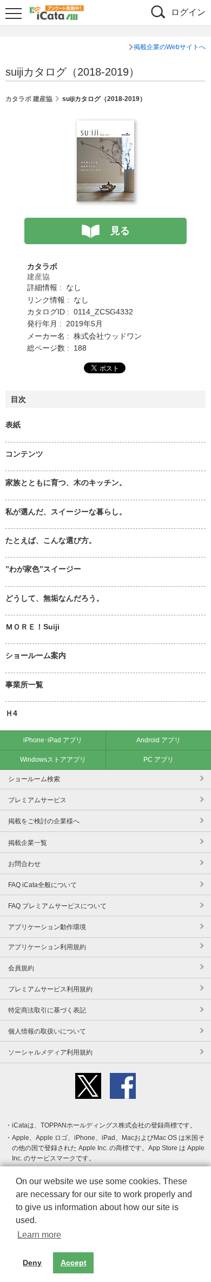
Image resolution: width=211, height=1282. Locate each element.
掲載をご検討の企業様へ (44, 821)
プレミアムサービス (37, 800)
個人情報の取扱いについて (47, 1031)
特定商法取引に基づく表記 (47, 1010)
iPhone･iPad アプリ (52, 740)
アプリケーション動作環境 (47, 927)
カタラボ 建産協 (28, 99)
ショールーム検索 (34, 779)
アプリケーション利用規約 (47, 947)
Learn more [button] (39, 1234)
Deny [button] (32, 1262)
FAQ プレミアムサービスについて (57, 906)
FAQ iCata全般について (42, 885)
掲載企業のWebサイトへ (170, 47)
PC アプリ (158, 759)
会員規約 (21, 968)
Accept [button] (74, 1262)
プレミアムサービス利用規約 (50, 989)
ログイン (188, 12)
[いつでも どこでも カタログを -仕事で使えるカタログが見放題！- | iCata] (57, 11)
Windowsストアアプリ (53, 759)
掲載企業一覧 (27, 843)
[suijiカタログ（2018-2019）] (105, 126)
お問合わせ (24, 864)
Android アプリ (158, 740)
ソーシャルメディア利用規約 (50, 1052)
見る (120, 230)
